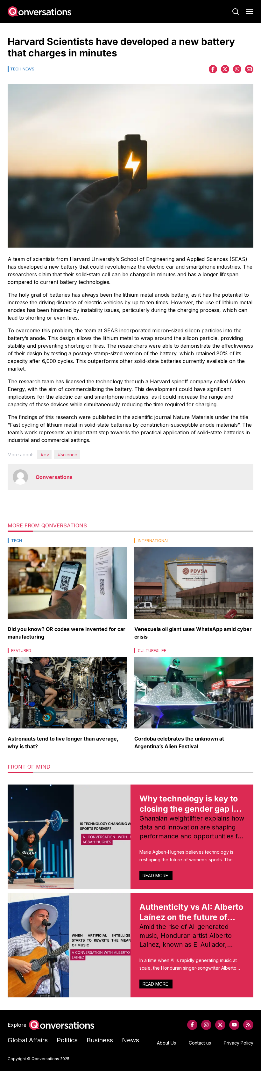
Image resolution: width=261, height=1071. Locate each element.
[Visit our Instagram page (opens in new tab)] (206, 1025)
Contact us (200, 1043)
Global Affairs (28, 1040)
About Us (166, 1043)
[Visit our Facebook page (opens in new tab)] (192, 1025)
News (130, 1040)
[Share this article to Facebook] (213, 69)
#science (67, 454)
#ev (45, 454)
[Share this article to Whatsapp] (237, 69)
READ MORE (156, 875)
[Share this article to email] (249, 69)
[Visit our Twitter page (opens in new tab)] (220, 1025)
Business (100, 1040)
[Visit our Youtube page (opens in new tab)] (234, 1025)
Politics (67, 1040)
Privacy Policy (238, 1043)
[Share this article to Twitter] (225, 69)
